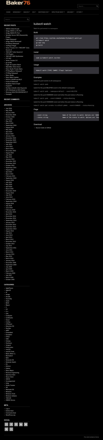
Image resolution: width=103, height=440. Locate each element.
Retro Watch (10, 370)
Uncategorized (10, 381)
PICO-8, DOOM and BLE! (14, 79)
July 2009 (9, 267)
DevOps (8, 328)
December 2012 (11, 241)
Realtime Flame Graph (13, 83)
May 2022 (9, 157)
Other (80, 12)
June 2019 (9, 197)
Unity (7, 383)
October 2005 (10, 279)
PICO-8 (8, 366)
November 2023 (11, 140)
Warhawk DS (10, 389)
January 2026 (10, 112)
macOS (27, 12)
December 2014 (11, 216)
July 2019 (9, 195)
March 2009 (9, 271)
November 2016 (11, 212)
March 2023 (9, 148)
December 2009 (11, 262)
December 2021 (11, 161)
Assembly (9, 299)
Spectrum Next (58, 12)
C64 (7, 313)
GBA (7, 339)
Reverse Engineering (12, 372)
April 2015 (9, 214)
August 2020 (10, 180)
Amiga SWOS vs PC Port (14, 31)
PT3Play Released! (12, 73)
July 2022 (9, 155)
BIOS (7, 303)
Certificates (9, 318)
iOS (34, 12)
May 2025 (9, 121)
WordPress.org (10, 415)
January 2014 (10, 222)
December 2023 (11, 138)
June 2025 (9, 119)
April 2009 (9, 269)
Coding (8, 322)
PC (7, 364)
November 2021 (11, 163)
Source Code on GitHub (43, 128)
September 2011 (11, 248)
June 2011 (9, 250)
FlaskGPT (9, 86)
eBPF (7, 330)
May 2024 (9, 129)
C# (7, 309)
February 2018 (10, 210)
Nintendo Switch (11, 362)
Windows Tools (10, 394)
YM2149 (8, 398)
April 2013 (9, 237)
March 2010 (9, 258)
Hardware (9, 343)
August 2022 (10, 153)
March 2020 (9, 188)
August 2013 (10, 231)
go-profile (9, 62)
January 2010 (10, 260)
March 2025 (9, 123)
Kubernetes (9, 347)
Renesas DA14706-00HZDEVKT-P (17, 92)
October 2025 (10, 117)
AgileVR (8, 290)
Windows (17, 12)
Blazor (8, 305)
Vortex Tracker (10, 385)
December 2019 (11, 191)
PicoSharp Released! (12, 43)
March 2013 (9, 239)
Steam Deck (9, 377)
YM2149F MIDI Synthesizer (14, 56)
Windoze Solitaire (11, 396)
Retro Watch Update (12, 77)
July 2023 (9, 144)
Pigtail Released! (11, 39)
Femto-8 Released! (12, 81)
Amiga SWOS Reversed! (13, 41)
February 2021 (10, 176)
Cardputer (9, 315)
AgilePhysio (9, 288)
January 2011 (10, 254)
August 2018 (10, 203)
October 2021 (10, 165)
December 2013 (11, 224)
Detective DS (10, 326)
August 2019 (10, 193)
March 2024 (9, 134)
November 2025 (11, 115)
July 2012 (9, 246)
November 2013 (11, 226)
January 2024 (10, 136)
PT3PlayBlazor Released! (14, 71)
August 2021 (10, 169)
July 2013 (9, 233)
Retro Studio (10, 75)
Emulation (9, 334)
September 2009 (11, 265)
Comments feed (11, 413)
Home (8, 12)
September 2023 (11, 142)
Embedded (9, 332)
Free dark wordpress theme (91, 437)
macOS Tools (10, 351)
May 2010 (9, 256)
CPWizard (9, 324)
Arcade (71, 12)
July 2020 (9, 182)
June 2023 (9, 146)
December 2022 (11, 150)
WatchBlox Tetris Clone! (13, 67)
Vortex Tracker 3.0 (11, 60)
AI (6, 292)
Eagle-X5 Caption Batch (13, 64)
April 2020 (9, 186)
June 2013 (9, 235)
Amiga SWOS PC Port (13, 33)
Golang (8, 341)
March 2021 (9, 174)
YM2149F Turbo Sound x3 (14, 52)
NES (7, 358)
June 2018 (9, 207)
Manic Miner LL (11, 353)
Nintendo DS (44, 12)
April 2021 (9, 172)
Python (8, 368)
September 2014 (11, 220)
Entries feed (9, 411)
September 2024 (11, 125)
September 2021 (11, 167)
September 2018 (11, 201)
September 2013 (11, 229)
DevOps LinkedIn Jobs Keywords (16, 88)
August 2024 (10, 127)
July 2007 (9, 275)
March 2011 (9, 252)
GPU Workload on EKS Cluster (15, 90)
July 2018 (9, 205)
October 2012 (10, 243)
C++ (7, 311)
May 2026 (9, 110)
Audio (7, 301)
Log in (8, 408)
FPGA (8, 337)
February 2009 (10, 273)
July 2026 (9, 108)
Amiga (8, 294)
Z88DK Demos (10, 400)
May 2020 (9, 184)
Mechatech (9, 356)
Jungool (8, 345)
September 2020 (11, 178)
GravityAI (9, 94)
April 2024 (9, 131)
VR (7, 387)
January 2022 (10, 159)
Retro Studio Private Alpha (14, 69)
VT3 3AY (8, 58)
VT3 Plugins (9, 54)
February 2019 (10, 199)
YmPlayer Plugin (11, 45)
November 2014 (11, 218)
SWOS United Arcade (12, 29)
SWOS (8, 379)
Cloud (7, 320)
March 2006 (9, 277)
